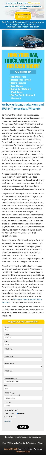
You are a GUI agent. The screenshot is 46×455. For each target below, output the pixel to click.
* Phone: (6, 334)
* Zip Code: (7, 402)
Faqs (4, 443)
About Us (15, 437)
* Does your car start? (11, 410)
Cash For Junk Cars (23, 5)
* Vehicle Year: (8, 349)
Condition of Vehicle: (10, 378)
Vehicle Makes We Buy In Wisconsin (21, 443)
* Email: (6, 341)
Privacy (41, 443)
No (13, 413)
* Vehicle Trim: (8, 371)
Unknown (21, 413)
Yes (7, 413)
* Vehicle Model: (9, 363)
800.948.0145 (23, 17)
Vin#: (5, 385)
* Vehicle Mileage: (9, 393)
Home (7, 437)
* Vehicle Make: (8, 356)
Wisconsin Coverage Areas (30, 437)
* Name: (6, 327)
